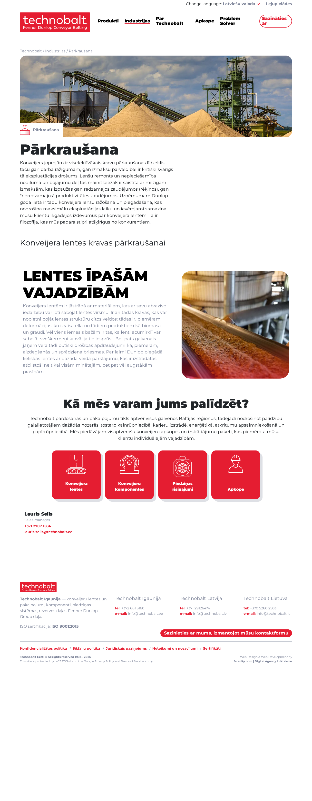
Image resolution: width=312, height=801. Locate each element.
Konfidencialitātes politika (43, 648)
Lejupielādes (279, 3)
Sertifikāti (212, 648)
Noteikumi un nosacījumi (174, 648)
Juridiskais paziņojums (126, 648)
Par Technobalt (169, 21)
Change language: (204, 3)
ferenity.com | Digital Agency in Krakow (263, 661)
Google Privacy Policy (99, 661)
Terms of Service (132, 661)
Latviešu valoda (239, 3)
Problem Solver (230, 21)
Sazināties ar (274, 21)
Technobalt (31, 51)
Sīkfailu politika (86, 648)
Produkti (108, 21)
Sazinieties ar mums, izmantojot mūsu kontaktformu (226, 633)
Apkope (204, 21)
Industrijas (137, 21)
